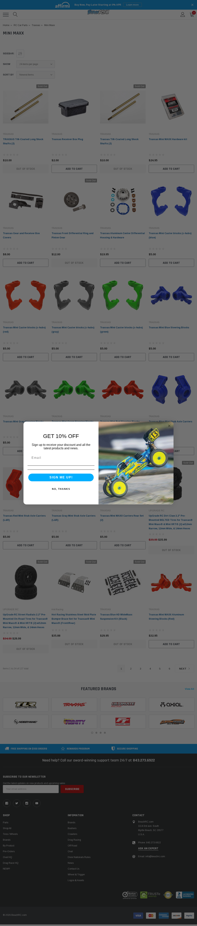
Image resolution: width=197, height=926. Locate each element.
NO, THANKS (61, 489)
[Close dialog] (169, 426)
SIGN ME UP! (61, 477)
